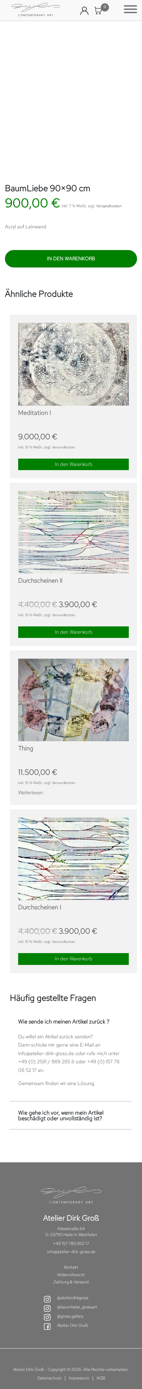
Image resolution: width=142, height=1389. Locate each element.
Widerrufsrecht (71, 1274)
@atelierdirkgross (73, 1298)
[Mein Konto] (84, 11)
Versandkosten (109, 206)
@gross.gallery (70, 1316)
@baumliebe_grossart (77, 1307)
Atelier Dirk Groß (72, 1325)
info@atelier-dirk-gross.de (46, 1053)
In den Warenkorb (71, 258)
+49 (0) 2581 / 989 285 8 (46, 1061)
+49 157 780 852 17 (71, 1243)
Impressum (79, 1378)
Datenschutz (49, 1378)
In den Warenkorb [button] (73, 464)
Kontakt (71, 1267)
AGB (100, 1378)
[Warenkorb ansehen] (98, 11)
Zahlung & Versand (71, 1282)
